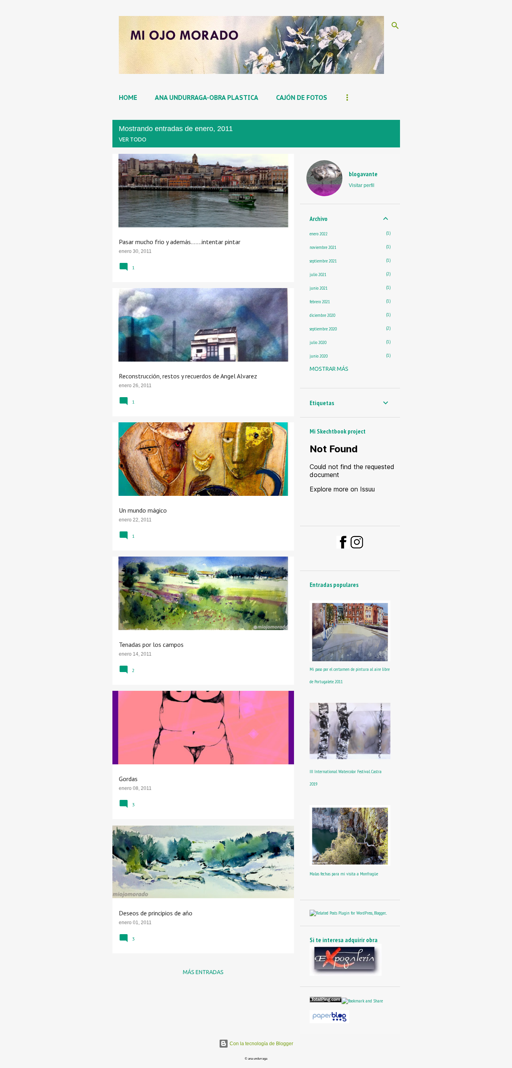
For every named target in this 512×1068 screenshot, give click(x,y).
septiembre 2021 (323, 261)
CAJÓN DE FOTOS (301, 97)
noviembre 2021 (323, 247)
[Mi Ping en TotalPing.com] (326, 1001)
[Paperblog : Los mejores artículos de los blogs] (329, 1021)
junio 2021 (319, 288)
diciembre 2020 (322, 315)
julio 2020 (318, 342)
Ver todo (132, 139)
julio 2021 (318, 274)
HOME (128, 97)
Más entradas (203, 972)
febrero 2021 (320, 301)
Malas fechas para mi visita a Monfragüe (344, 874)
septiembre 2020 (323, 329)
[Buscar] (395, 25)
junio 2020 (319, 356)
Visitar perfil (361, 185)
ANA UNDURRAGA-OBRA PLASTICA (206, 97)
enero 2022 (319, 234)
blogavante (363, 174)
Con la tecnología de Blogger (260, 1043)
